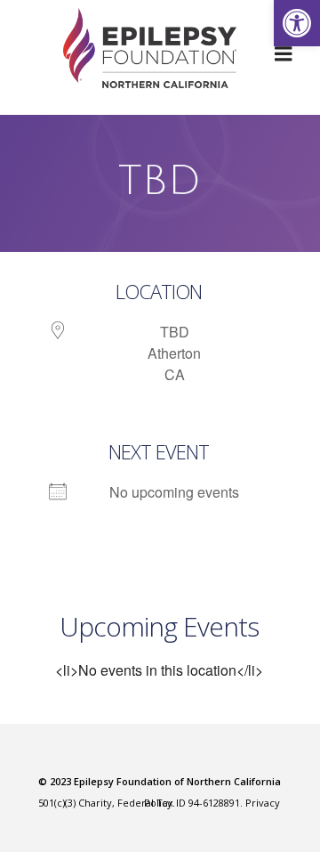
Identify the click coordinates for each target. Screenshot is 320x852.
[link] (297, 23)
